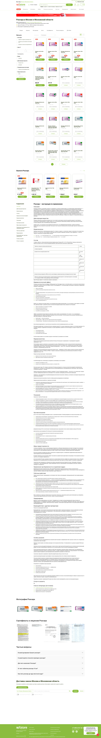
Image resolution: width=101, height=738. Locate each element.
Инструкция (35, 30)
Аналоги (28, 30)
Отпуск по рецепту (20, 241)
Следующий (84, 171)
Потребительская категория (23, 67)
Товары (21, 30)
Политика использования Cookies (55, 731)
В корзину (40, 59)
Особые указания (20, 238)
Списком (81, 691)
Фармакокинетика (20, 218)
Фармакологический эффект (22, 215)
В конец (63, 164)
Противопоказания (20, 222)
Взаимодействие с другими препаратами (22, 236)
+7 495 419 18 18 (80, 1)
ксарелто (45, 6)
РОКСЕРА (20, 58)
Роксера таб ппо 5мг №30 (53, 75)
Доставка (69, 30)
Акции (18, 9)
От (17, 49)
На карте (75, 691)
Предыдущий (81, 171)
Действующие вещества (22, 60)
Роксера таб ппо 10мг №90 (53, 50)
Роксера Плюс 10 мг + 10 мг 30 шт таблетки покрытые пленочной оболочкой (40, 75)
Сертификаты (50, 30)
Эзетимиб (34, 22)
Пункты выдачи (31, 727)
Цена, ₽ (19, 47)
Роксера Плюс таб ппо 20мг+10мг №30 (79, 124)
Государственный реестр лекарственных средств (44, 587)
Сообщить (66, 85)
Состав (18, 213)
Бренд (19, 56)
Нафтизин (57, 6)
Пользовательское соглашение (55, 727)
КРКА (19, 73)
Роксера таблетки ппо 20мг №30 (66, 124)
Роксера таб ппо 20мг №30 (79, 149)
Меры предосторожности (22, 225)
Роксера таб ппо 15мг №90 (79, 50)
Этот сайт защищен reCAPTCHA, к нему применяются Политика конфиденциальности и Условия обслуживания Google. (47, 736)
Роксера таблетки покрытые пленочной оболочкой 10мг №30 (53, 124)
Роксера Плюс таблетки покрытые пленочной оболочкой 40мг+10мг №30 (53, 149)
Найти (69, 4)
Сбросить (21, 76)
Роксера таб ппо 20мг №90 (53, 99)
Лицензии (17, 733)
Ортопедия (81, 9)
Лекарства (25, 9)
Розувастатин (29, 22)
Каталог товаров (33, 4)
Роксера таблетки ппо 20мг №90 (66, 50)
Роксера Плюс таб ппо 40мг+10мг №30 (66, 149)
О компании (52, 735)
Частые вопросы (60, 30)
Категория (20, 37)
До (25, 49)
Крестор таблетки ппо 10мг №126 (22, 186)
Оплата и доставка (32, 729)
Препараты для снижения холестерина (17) (25, 42)
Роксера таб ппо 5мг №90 (40, 50)
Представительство (21, 71)
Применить (21, 79)
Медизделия (65, 9)
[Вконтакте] (73, 731)
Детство (57, 9)
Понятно (90, 733)
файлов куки (94, 731)
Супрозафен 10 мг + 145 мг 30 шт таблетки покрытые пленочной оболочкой (36, 186)
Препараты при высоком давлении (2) (25, 44)
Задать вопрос (31, 731)
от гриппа (49, 6)
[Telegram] (77, 731)
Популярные (43, 35)
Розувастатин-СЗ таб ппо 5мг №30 (79, 186)
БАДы (39, 9)
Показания (19, 220)
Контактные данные (53, 733)
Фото (42, 30)
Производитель (21, 53)
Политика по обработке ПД (54, 729)
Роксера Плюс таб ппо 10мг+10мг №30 (40, 149)
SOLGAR (60, 6)
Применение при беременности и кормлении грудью (23, 228)
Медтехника (73, 9)
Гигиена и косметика (48, 9)
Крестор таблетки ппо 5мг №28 (65, 186)
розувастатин (39, 22)
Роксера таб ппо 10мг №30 (79, 99)
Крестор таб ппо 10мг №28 (50, 186)
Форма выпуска (20, 211)
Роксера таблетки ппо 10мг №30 (40, 124)
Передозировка (20, 233)
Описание (18, 206)
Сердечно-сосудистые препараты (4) (24, 39)
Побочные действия (20, 230)
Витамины (53, 6)
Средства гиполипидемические (23, 69)
